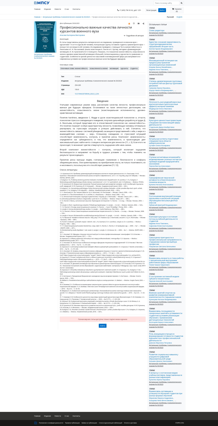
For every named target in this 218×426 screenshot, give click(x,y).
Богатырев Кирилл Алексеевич (161, 322)
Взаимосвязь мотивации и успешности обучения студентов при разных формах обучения (165, 393)
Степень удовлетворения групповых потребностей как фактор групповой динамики (165, 83)
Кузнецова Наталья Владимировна (162, 299)
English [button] (179, 17)
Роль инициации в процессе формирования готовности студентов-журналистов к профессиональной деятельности (166, 337)
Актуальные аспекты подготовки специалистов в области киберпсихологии (163, 141)
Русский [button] (170, 17)
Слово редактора (156, 30)
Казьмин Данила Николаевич (160, 361)
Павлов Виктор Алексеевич (159, 166)
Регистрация (151, 10)
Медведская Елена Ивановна (160, 109)
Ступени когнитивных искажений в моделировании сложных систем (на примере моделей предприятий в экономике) (165, 160)
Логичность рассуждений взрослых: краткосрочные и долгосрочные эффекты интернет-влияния (165, 104)
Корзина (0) (177, 10)
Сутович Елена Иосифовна (159, 145)
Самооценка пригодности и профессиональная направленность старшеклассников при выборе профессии (165, 240)
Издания (47, 9)
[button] (129, 23)
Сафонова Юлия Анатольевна (160, 226)
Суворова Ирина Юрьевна (159, 88)
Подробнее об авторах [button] (135, 36)
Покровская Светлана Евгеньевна (162, 246)
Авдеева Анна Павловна (158, 69)
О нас (67, 9)
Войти (162, 10)
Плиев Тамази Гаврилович (159, 265)
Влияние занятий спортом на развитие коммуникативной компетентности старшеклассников (165, 295)
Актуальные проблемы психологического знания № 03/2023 (66, 17)
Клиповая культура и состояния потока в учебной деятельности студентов (163, 218)
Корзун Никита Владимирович (161, 90)
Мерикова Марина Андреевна (161, 398)
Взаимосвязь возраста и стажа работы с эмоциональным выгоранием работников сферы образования (166, 260)
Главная (37, 9)
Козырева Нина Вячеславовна (161, 400)
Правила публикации (72, 423)
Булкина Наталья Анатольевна (161, 184)
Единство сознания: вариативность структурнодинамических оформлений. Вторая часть (165, 44)
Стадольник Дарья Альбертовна (161, 127)
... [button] (170, 69)
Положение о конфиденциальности (51, 423)
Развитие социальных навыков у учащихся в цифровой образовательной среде (163, 356)
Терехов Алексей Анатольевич (161, 281)
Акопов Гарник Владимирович (161, 49)
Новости (57, 9)
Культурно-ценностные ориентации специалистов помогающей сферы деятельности (165, 122)
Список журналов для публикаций (110, 423)
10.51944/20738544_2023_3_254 (87, 94)
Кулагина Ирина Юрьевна (159, 380)
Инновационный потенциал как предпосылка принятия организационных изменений (163, 62)
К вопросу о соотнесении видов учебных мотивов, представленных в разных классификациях (165, 375)
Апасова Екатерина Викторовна (72, 35)
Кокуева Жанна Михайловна (160, 67)
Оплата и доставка (130, 423)
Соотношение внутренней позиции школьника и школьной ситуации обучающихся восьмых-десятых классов (165, 199)
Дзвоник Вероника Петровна (160, 343)
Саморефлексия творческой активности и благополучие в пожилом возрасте (162, 180)
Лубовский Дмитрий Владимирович (163, 205)
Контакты (76, 9)
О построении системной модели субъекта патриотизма (164, 277)
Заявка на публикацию (89, 423)
